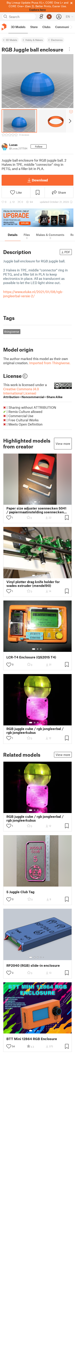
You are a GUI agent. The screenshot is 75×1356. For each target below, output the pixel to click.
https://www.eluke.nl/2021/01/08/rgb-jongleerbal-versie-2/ (33, 294)
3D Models (11, 39)
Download (40, 180)
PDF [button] (67, 252)
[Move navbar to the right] (71, 27)
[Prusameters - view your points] (49, 16)
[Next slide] (69, 120)
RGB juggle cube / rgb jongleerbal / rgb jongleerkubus (35, 730)
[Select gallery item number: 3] (41, 575)
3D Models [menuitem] (18, 27)
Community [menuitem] (63, 27)
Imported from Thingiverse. (49, 363)
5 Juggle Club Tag (20, 892)
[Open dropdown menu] (69, 49)
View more (63, 443)
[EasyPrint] (41, 16)
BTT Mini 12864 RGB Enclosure (31, 1039)
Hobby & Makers (34, 39)
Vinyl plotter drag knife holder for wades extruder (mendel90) (33, 583)
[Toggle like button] (8, 517)
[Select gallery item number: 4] (41, 722)
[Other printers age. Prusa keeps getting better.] (37, 217)
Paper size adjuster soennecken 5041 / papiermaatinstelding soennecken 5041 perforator (36, 510)
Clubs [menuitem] (46, 27)
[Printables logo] (4, 26)
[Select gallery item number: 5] (44, 722)
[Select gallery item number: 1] (35, 502)
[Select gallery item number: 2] (39, 502)
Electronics (57, 39)
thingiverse (11, 331)
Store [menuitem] (34, 27)
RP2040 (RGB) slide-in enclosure (33, 965)
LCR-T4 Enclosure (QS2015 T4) (31, 657)
